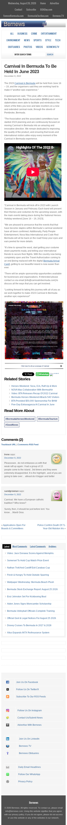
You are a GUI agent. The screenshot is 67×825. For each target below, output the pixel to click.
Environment (13, 40)
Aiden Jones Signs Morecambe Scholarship (29, 603)
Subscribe (31, 9)
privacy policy (18, 814)
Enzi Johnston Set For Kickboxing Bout (26, 596)
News (27, 40)
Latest (6, 546)
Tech (57, 40)
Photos (28, 47)
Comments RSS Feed (28, 444)
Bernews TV (25, 746)
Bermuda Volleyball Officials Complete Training (31, 611)
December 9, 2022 (12, 494)
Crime (34, 33)
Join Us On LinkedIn (29, 739)
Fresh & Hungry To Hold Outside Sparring (28, 575)
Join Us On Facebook (27, 682)
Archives (52, 546)
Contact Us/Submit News (30, 717)
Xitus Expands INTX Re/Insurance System (28, 632)
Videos (39, 47)
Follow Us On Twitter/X (27, 689)
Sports (38, 40)
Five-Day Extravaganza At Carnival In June (33, 404)
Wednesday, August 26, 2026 (22, 3)
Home (43, 3)
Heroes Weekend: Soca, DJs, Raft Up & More (34, 386)
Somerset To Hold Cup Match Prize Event (28, 560)
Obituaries (14, 47)
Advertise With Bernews (29, 725)
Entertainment (49, 33)
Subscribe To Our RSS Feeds (31, 696)
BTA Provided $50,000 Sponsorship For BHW (34, 401)
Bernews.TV (58, 16)
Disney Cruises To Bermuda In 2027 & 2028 (29, 625)
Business (22, 33)
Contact (18, 9)
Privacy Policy (25, 781)
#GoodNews (11, 425)
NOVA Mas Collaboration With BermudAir (32, 389)
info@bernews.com (14, 811)
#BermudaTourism (48, 419)
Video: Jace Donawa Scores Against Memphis (30, 553)
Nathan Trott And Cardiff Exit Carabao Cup (28, 567)
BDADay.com (46, 9)
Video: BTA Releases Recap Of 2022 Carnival (34, 393)
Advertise (54, 3)
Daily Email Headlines (29, 767)
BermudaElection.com (38, 16)
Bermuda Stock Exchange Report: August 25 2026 (32, 589)
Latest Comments (38, 546)
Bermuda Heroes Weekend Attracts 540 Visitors (35, 397)
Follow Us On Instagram (29, 710)
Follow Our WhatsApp (29, 774)
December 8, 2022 (12, 458)
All (12, 33)
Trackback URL (8, 444)
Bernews (33, 802)
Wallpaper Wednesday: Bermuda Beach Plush (30, 582)
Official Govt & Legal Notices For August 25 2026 (31, 618)
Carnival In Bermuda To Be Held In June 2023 (30, 69)
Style (48, 40)
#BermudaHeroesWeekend (19, 419)
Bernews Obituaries (29, 753)
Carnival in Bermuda (25, 83)
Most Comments (19, 546)
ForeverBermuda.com (13, 16)
